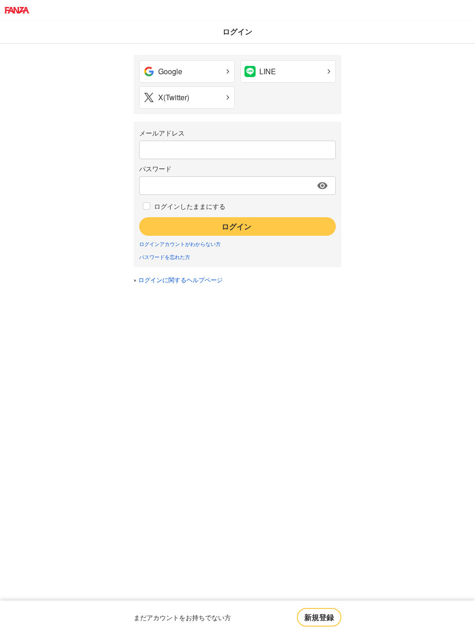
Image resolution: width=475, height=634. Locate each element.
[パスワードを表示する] (322, 185)
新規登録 (319, 617)
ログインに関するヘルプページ (180, 279)
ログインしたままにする (189, 206)
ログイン (236, 226)
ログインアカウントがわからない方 (180, 243)
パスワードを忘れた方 (164, 256)
